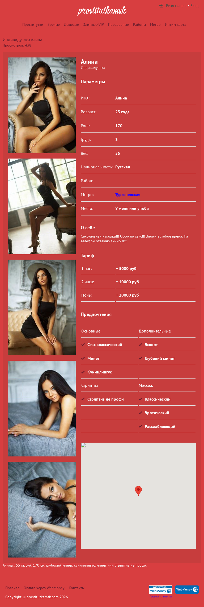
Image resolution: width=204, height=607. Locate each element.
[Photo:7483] (41, 510)
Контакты (76, 587)
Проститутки (32, 24)
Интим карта (175, 24)
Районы (139, 24)
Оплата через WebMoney (44, 587)
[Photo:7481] (41, 307)
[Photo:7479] (41, 105)
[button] (138, 491)
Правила (12, 587)
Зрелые (54, 24)
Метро (155, 24)
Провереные (118, 24)
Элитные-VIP (93, 24)
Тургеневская (127, 194)
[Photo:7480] (41, 206)
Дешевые (71, 24)
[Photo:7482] (41, 408)
